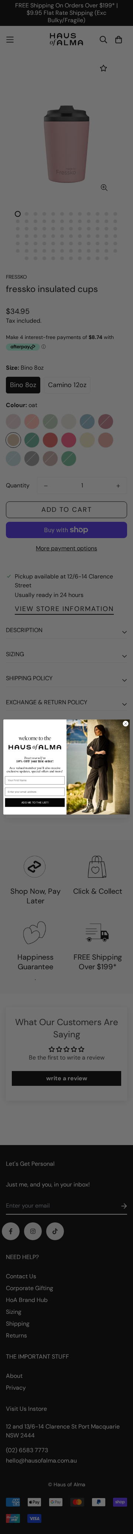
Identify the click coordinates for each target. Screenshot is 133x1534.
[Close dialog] (125, 723)
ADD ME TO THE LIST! (35, 802)
